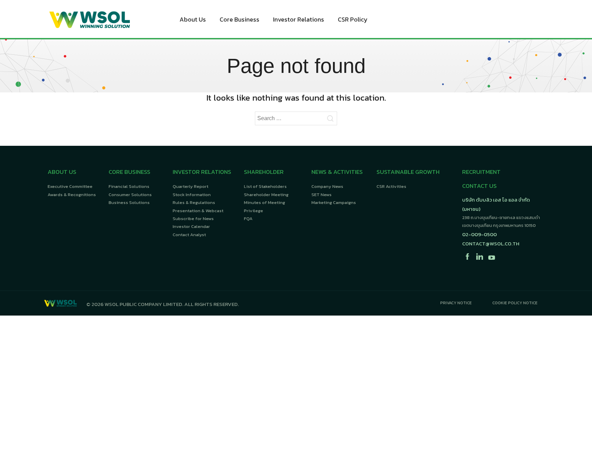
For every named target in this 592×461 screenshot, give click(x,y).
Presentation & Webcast (198, 210)
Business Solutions (129, 202)
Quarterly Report (190, 186)
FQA (248, 218)
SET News (321, 194)
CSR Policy (353, 19)
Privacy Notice (456, 303)
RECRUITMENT (481, 171)
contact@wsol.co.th (490, 243)
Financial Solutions (129, 186)
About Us (193, 19)
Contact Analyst (189, 234)
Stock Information (192, 194)
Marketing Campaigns (333, 202)
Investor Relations (298, 19)
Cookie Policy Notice (515, 303)
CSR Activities (391, 186)
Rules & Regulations (194, 202)
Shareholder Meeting (266, 194)
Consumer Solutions (130, 194)
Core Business (239, 19)
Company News (327, 186)
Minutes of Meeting (264, 202)
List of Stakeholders (265, 186)
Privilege (253, 210)
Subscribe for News (193, 218)
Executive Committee (70, 186)
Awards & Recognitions (72, 194)
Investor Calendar (191, 226)
